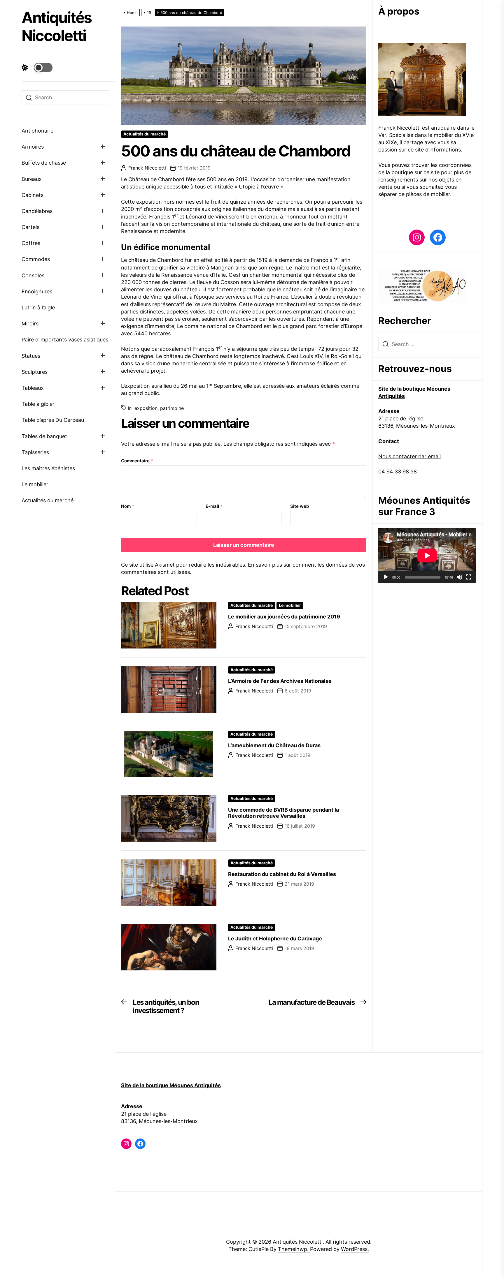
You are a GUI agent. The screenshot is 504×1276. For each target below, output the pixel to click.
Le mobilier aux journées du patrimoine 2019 (284, 617)
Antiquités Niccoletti (57, 27)
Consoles (33, 275)
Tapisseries (35, 452)
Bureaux (32, 179)
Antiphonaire (37, 131)
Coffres (31, 243)
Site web (299, 506)
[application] (427, 555)
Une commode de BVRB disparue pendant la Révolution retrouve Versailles (283, 813)
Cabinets (32, 195)
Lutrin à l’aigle (38, 307)
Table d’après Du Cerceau (53, 420)
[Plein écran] (469, 577)
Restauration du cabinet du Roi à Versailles (282, 874)
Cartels (30, 227)
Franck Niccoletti (147, 168)
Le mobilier (35, 484)
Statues (31, 356)
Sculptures (35, 372)
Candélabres (37, 211)
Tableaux (33, 388)
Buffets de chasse (44, 163)
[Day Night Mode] (37, 67)
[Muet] (459, 577)
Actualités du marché (48, 500)
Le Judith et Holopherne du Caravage (275, 938)
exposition (146, 408)
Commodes (36, 259)
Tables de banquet (44, 436)
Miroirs (30, 323)
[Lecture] (386, 577)
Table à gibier (38, 404)
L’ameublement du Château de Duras (274, 745)
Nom (127, 506)
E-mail (214, 506)
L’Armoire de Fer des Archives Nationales (280, 681)
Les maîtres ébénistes (48, 468)
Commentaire (137, 460)
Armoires (33, 147)
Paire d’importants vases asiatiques (65, 339)
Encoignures (37, 291)
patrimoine (172, 408)
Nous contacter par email (409, 456)
